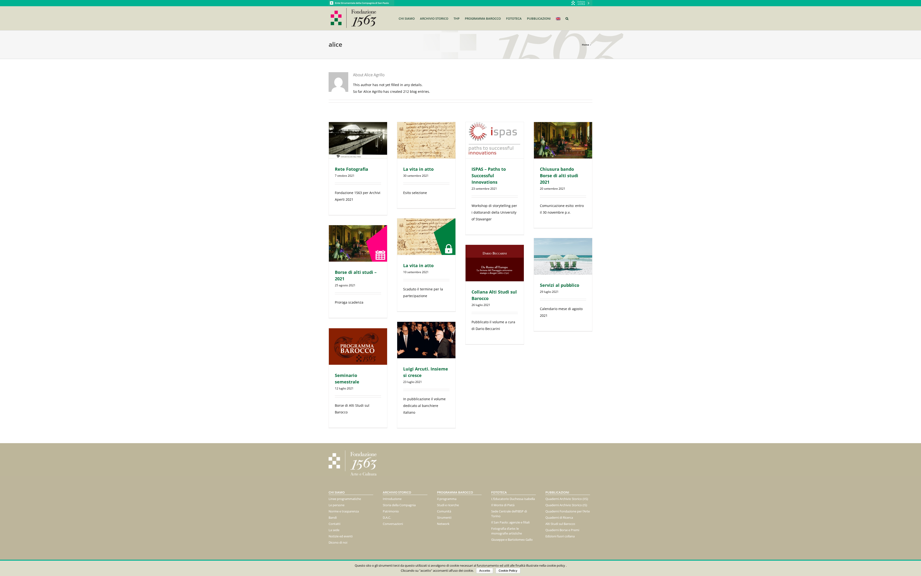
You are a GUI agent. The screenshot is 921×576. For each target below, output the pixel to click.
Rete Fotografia (351, 169)
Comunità (444, 511)
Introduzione (392, 499)
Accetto (484, 570)
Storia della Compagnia (399, 505)
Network (443, 524)
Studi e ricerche (448, 505)
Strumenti (444, 517)
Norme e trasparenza (344, 511)
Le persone (336, 505)
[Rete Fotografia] (358, 140)
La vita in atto (418, 169)
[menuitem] (409, 18)
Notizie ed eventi (341, 536)
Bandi (333, 517)
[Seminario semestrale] (358, 346)
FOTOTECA (499, 492)
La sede (334, 530)
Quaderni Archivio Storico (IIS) (566, 499)
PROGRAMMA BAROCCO (455, 492)
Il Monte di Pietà (502, 505)
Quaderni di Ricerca (559, 517)
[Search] (567, 18)
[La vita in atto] (426, 140)
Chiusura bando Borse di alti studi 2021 (559, 175)
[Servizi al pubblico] (563, 256)
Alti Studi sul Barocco (560, 524)
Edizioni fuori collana (560, 536)
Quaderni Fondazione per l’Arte (567, 511)
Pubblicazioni (557, 492)
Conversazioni (393, 524)
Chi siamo (337, 492)
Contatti (334, 524)
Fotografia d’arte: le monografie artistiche (506, 530)
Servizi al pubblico (559, 285)
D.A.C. (387, 517)
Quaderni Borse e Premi (562, 530)
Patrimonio (391, 511)
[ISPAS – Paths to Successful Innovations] (495, 140)
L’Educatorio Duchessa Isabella (513, 499)
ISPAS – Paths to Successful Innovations (489, 175)
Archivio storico (397, 492)
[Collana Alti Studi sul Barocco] (495, 263)
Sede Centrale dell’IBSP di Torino (509, 513)
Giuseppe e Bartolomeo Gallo (512, 539)
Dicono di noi (338, 542)
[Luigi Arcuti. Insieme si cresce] (426, 340)
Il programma (446, 499)
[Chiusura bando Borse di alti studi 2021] (563, 140)
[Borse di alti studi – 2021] (358, 243)
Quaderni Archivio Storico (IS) (566, 505)
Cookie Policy (508, 570)
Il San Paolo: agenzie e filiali (510, 522)
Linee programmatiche (345, 499)
